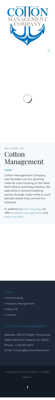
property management (26, 212)
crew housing (32, 209)
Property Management (20, 303)
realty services (13, 216)
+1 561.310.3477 (23, 345)
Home (10, 292)
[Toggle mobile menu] (49, 50)
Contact (11, 314)
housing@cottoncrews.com (31, 350)
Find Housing (14, 298)
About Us (12, 309)
